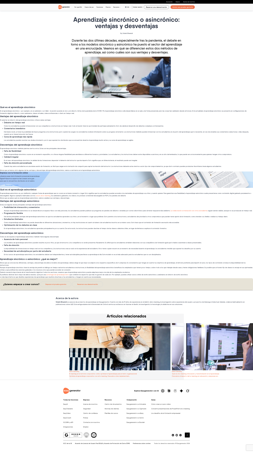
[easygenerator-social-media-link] (173, 435)
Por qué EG (78, 7)
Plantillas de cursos (111, 413)
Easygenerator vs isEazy (135, 413)
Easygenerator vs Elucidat (136, 422)
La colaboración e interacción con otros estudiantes (189, 211)
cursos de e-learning (43, 196)
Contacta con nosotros (91, 422)
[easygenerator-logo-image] (64, 7)
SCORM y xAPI (68, 422)
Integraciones (68, 427)
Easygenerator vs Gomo (135, 418)
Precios (108, 7)
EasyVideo (67, 413)
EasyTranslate (68, 409)
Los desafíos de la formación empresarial (165, 413)
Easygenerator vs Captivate (136, 409)
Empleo (178, 2)
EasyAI (65, 404)
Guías (153, 400)
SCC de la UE (67, 443)
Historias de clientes (112, 409)
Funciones (100, 7)
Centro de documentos (113, 404)
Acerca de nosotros (189, 2)
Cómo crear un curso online (161, 404)
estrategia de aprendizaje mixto (57, 275)
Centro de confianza (90, 413)
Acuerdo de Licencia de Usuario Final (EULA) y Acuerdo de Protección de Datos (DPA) (102, 443)
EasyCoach (67, 418)
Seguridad (86, 409)
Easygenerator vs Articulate (136, 404)
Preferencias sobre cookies (142, 443)
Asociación (169, 2)
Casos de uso (89, 7)
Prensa (85, 418)
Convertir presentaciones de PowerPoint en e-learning (170, 409)
